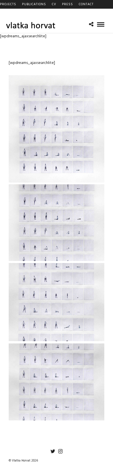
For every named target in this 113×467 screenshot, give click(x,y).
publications (34, 4)
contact (86, 4)
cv (54, 4)
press (67, 4)
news (5, 13)
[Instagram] (60, 451)
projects (8, 4)
